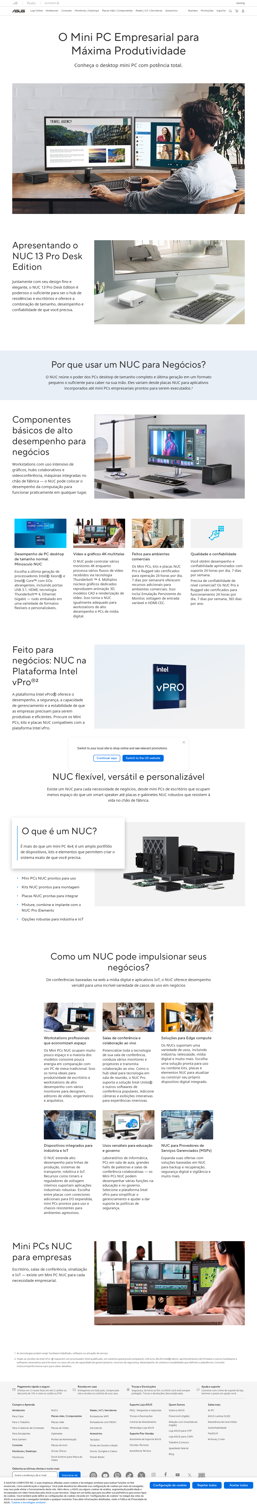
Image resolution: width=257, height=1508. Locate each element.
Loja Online (36, 10)
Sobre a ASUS (177, 1410)
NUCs (54, 1410)
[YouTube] (105, 1475)
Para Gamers (19, 1439)
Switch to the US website (143, 758)
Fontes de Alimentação (64, 1439)
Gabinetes (56, 1433)
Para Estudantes (21, 1433)
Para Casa (18, 1416)
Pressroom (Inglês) (179, 1416)
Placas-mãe (57, 1422)
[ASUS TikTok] (129, 1475)
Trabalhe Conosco (179, 1442)
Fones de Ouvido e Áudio (104, 1445)
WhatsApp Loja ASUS (142, 1427)
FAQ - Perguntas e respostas (145, 1410)
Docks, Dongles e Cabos (103, 1451)
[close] (183, 742)
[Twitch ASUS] (117, 1475)
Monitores (18, 1457)
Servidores (96, 1428)
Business (193, 10)
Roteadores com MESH (103, 1422)
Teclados (95, 1439)
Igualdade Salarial (179, 1448)
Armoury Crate (216, 1439)
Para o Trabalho (21, 1422)
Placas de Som (59, 1445)
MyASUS (213, 1433)
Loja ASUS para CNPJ (181, 1436)
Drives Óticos (58, 1451)
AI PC (211, 1410)
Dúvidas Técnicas (139, 1445)
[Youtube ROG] (177, 1475)
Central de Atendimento (143, 1422)
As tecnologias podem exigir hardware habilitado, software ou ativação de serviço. (62, 1353)
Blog (171, 1454)
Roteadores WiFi (99, 1416)
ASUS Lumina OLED (219, 1416)
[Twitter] (141, 1475)
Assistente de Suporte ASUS (145, 1439)
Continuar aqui (107, 758)
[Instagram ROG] (153, 1475)
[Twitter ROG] (189, 1475)
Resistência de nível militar (222, 1422)
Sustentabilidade (217, 1427)
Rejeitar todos (207, 1485)
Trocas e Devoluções (141, 1416)
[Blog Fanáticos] (201, 1475)
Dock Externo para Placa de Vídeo (66, 1458)
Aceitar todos (239, 1485)
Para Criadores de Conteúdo (28, 1428)
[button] (240, 3)
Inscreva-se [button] (70, 1475)
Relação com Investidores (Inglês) (183, 1424)
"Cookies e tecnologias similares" (28, 1502)
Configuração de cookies (170, 1485)
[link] (18, 11)
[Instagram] (93, 1475)
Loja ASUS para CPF (180, 1430)
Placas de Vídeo (60, 1428)
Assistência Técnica (140, 1450)
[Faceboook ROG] (165, 1475)
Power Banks (97, 1457)
